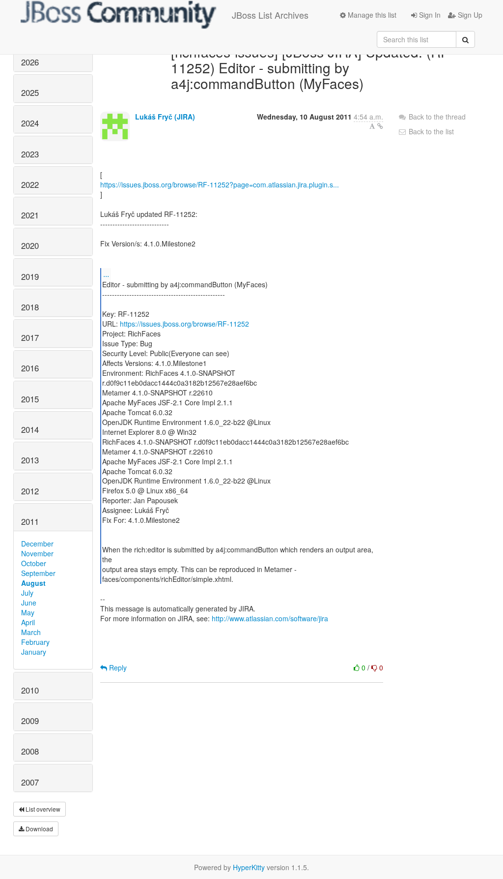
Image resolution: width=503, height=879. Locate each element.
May (27, 612)
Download (38, 828)
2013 (30, 460)
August (33, 583)
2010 (30, 690)
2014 (30, 429)
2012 (30, 491)
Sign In (429, 15)
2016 (30, 368)
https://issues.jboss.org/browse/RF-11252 (184, 324)
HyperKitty (249, 867)
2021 (30, 215)
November (37, 553)
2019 (30, 276)
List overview (42, 809)
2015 (30, 399)
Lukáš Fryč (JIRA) (165, 116)
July (27, 593)
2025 (30, 92)
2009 (30, 721)
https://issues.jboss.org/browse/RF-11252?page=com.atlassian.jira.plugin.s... (219, 184)
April (28, 622)
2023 (30, 154)
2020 (30, 245)
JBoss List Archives (270, 14)
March (31, 632)
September (38, 573)
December (37, 543)
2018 (30, 307)
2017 (30, 337)
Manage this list (371, 15)
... (106, 273)
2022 (30, 184)
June (28, 602)
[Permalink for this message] (380, 125)
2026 (30, 62)
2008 (30, 751)
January (33, 652)
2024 (30, 123)
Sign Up (469, 15)
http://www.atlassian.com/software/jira (270, 618)
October (33, 563)
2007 (30, 782)
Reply (117, 667)
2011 (30, 521)
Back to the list (430, 131)
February (35, 642)
